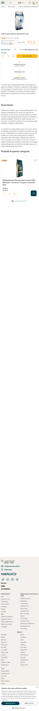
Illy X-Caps (23, 628)
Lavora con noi (5, 599)
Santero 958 (24, 665)
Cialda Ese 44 (24, 606)
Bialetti (22, 616)
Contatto (3, 611)
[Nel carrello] (34, 193)
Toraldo (22, 652)
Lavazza (3, 655)
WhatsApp (8, 570)
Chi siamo (4, 606)
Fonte (2, 678)
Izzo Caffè (4, 650)
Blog (2, 614)
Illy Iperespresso (25, 626)
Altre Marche (24, 655)
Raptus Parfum (5, 681)
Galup (2, 668)
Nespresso (23, 601)
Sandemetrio (24, 660)
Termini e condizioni (7, 616)
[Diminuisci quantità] (3, 56)
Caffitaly (22, 645)
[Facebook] (17, 579)
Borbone (3, 639)
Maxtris (22, 662)
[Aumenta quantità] (13, 56)
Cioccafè (3, 676)
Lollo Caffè (4, 657)
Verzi (21, 639)
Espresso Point (24, 611)
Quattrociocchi (5, 673)
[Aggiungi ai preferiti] (15, 50)
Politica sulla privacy (7, 621)
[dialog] (19, 698)
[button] (19, 708)
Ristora (22, 634)
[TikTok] (3, 579)
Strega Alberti (5, 671)
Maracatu (4, 634)
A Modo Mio (24, 603)
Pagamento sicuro (6, 619)
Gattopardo (23, 650)
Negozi (3, 609)
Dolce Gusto (24, 608)
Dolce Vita (4, 642)
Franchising (4, 601)
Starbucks (23, 637)
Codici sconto (5, 604)
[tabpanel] (19, 177)
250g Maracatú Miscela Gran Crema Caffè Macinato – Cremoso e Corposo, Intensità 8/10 (19, 182)
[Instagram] (12, 579)
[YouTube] (8, 579)
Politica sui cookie (6, 624)
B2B (2, 596)
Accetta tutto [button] (10, 703)
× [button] (37, 687)
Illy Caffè (3, 647)
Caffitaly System (25, 598)
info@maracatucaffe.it (12, 566)
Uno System (24, 618)
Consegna (4, 626)
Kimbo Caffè (4, 652)
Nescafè (22, 657)
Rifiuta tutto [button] (29, 703)
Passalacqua (5, 665)
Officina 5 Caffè (5, 662)
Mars (2, 660)
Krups (2, 683)
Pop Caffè (23, 647)
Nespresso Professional (27, 623)
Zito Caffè (23, 642)
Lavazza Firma (24, 621)
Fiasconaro (4, 645)
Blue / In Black (24, 613)
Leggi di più (4, 700)
